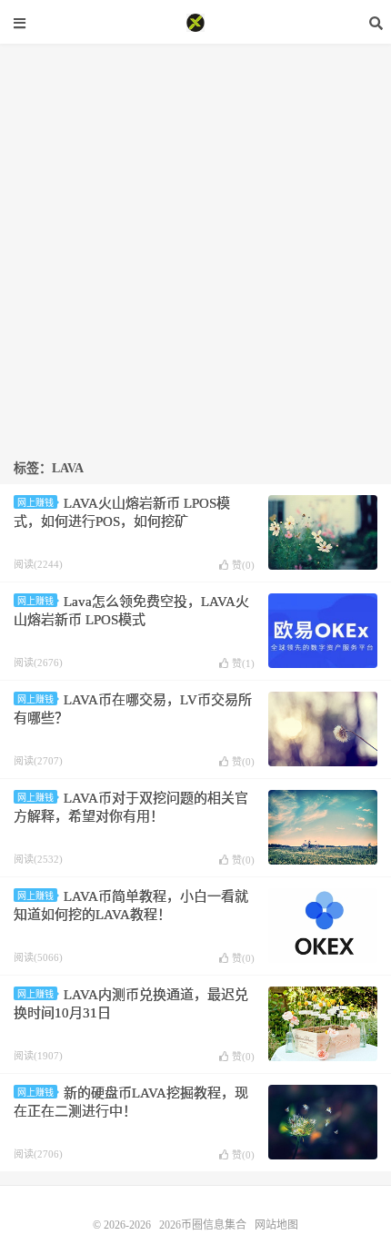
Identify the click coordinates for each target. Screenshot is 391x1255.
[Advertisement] (195, 239)
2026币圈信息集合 (195, 23)
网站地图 (276, 1225)
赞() (243, 565)
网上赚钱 (35, 503)
